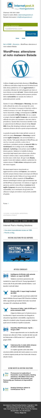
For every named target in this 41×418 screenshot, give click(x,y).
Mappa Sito (23, 413)
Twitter (16, 221)
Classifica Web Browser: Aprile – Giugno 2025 (22, 329)
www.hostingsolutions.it (25, 15)
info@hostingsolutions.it (24, 17)
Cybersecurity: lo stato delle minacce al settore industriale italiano (23, 346)
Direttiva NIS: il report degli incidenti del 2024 (23, 292)
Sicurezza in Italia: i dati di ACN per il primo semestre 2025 (23, 309)
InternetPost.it (20, 6)
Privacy (17, 413)
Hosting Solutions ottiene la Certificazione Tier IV (20, 388)
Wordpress (23, 213)
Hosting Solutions (21, 405)
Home (17, 38)
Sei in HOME (7, 44)
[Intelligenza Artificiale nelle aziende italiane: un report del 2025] (7, 276)
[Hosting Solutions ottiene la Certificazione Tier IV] (7, 390)
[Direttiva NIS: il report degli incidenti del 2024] (7, 293)
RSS (33, 221)
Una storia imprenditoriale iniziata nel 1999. (18, 230)
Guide (23, 38)
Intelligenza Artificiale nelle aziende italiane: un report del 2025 (23, 275)
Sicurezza (16, 44)
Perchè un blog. (9, 233)
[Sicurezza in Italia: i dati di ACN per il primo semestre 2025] (7, 310)
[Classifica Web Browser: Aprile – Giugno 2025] (7, 330)
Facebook (7, 221)
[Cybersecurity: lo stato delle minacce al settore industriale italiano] (7, 347)
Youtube (24, 221)
